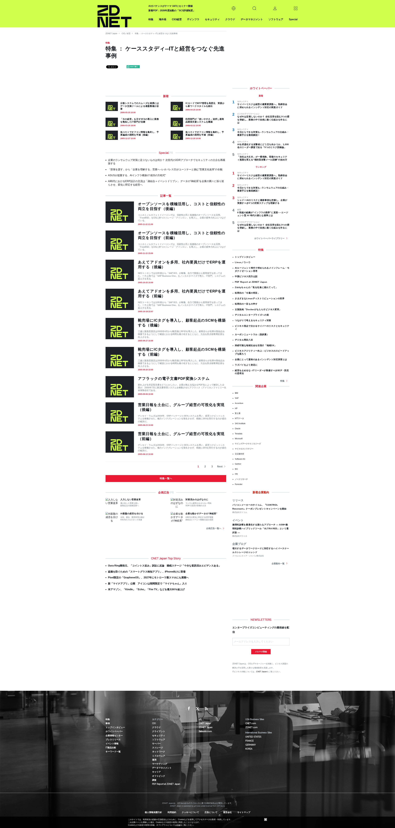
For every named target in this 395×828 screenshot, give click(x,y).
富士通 (237, 413)
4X (200, 719)
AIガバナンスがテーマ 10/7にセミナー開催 (170, 6)
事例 (108, 723)
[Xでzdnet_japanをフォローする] (197, 709)
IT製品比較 (111, 747)
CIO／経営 (126, 33)
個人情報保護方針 (153, 812)
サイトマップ (243, 812)
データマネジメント (252, 19)
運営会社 (227, 812)
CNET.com (250, 723)
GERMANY (250, 745)
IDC (236, 469)
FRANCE (249, 741)
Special (293, 19)
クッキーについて (190, 812)
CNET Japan (261, 672)
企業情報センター (114, 735)
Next (219, 466)
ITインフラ (193, 19)
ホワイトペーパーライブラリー (269, 238)
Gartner (238, 464)
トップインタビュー (245, 257)
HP (236, 408)
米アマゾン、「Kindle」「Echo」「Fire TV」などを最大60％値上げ (146, 589)
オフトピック (158, 776)
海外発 (162, 19)
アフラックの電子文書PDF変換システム (174, 378)
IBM (236, 393)
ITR (236, 474)
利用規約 (172, 812)
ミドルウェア (158, 756)
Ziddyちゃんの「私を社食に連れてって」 (256, 287)
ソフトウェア (275, 19)
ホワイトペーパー (114, 731)
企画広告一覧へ (213, 528)
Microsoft (238, 439)
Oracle (237, 429)
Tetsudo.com (205, 731)
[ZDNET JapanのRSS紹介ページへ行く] (206, 709)
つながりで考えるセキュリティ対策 (253, 320)
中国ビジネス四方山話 (246, 276)
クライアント (158, 731)
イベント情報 (112, 743)
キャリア (156, 772)
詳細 (178, 825)
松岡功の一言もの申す (246, 304)
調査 (154, 780)
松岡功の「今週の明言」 (247, 293)
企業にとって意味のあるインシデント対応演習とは (261, 359)
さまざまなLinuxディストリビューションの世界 (260, 298)
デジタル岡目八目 (244, 340)
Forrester (238, 484)
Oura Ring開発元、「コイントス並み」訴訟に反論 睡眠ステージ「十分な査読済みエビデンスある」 (164, 565)
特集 (150, 19)
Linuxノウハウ (242, 262)
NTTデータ (239, 418)
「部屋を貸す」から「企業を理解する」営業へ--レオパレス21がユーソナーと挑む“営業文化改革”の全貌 (165, 169)
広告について (211, 812)
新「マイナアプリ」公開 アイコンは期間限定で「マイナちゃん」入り (147, 583)
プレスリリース (113, 739)
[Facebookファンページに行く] (189, 709)
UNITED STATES (253, 737)
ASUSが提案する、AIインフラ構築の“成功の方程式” (137, 175)
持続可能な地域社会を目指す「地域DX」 (255, 345)
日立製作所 (239, 454)
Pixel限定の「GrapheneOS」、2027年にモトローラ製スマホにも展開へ (148, 577)
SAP (237, 398)
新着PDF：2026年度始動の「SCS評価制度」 (171, 10)
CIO (154, 723)
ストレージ (157, 747)
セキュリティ (212, 19)
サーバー (156, 743)
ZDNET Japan (111, 33)
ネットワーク (158, 751)
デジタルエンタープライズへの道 (252, 315)
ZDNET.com (251, 727)
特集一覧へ (166, 478)
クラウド (230, 19)
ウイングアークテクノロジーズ (248, 444)
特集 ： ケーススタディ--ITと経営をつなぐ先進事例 (156, 33)
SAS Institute (240, 423)
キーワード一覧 (113, 751)
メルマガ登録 (261, 651)
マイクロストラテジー (244, 449)
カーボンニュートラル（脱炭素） (252, 334)
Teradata (238, 434)
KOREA (248, 749)
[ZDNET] (121, 13)
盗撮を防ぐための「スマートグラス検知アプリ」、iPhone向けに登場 (146, 571)
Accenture (239, 403)
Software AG (240, 459)
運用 (154, 760)
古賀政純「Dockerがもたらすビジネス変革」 (258, 309)
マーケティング (159, 764)
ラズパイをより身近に (246, 365)
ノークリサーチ (241, 479)
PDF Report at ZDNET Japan (251, 282)
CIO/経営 (177, 19)
